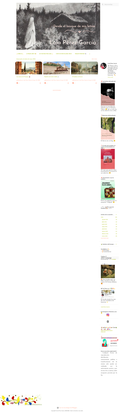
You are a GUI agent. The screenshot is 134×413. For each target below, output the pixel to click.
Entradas (106, 250)
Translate (113, 259)
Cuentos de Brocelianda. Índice (64, 53)
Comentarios (107, 251)
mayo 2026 (104, 226)
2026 (102, 217)
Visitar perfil (110, 77)
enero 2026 (104, 236)
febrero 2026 (105, 233)
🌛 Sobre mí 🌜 (19, 53)
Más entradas (57, 90)
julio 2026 (104, 221)
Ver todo (94, 59)
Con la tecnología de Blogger (68, 407)
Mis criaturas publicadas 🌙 (46, 53)
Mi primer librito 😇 (31, 53)
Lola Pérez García (112, 63)
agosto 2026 (105, 219)
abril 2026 (104, 229)
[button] (40, 83)
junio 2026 (104, 224)
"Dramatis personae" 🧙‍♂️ (80, 53)
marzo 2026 (105, 231)
